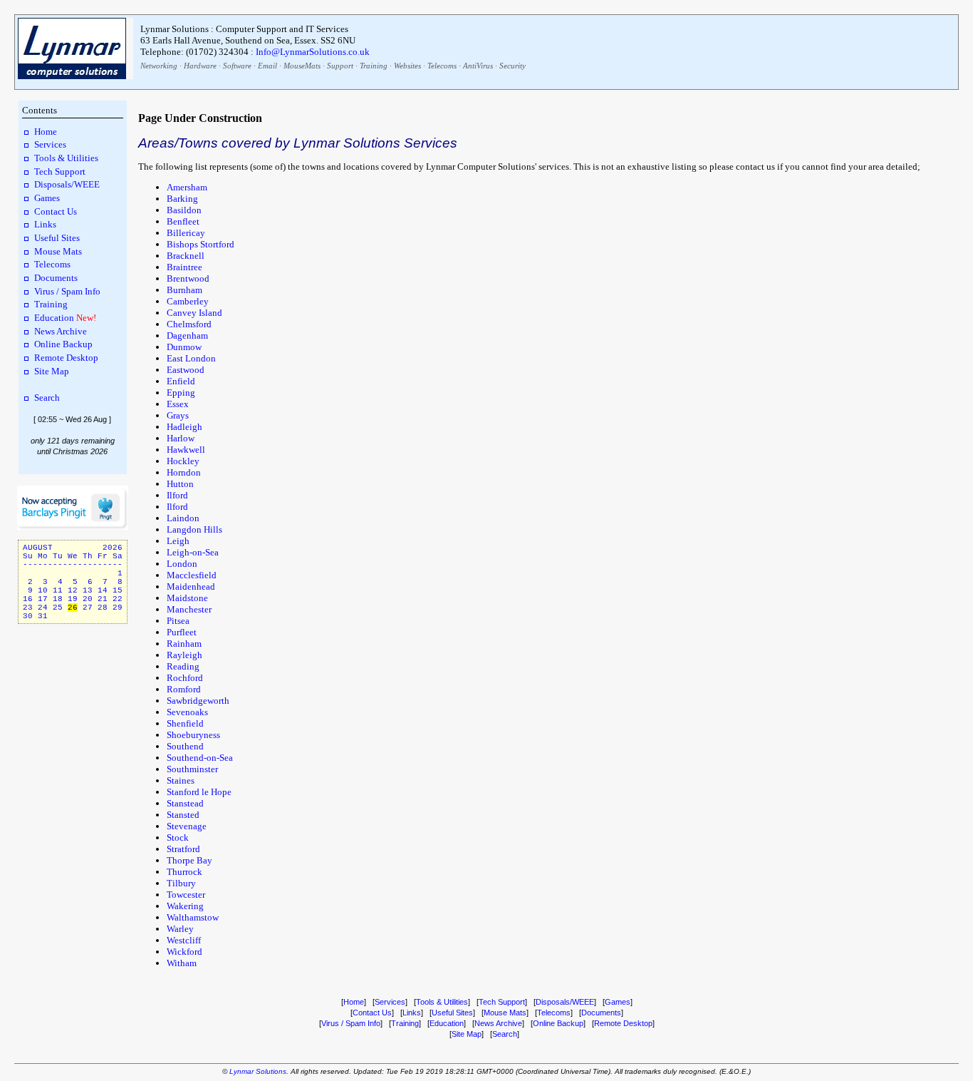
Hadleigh (184, 426)
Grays (178, 415)
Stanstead (185, 803)
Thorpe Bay (189, 860)
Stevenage (187, 826)
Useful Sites (57, 237)
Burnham (184, 290)
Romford (184, 689)
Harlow (180, 438)
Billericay (186, 232)
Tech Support (59, 171)
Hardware (200, 66)
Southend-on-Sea (200, 757)
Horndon (184, 472)
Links (45, 224)
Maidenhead (191, 586)
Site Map (51, 371)
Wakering (185, 906)
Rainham (184, 643)
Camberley (188, 301)
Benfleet (183, 221)
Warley (180, 928)
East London (191, 358)
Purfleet (182, 632)
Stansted (183, 814)
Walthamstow (193, 917)
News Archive (60, 331)
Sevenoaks (187, 712)
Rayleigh (184, 655)
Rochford (185, 677)
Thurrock (184, 871)
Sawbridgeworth (198, 700)
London (182, 563)
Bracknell (185, 255)
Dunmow (184, 347)
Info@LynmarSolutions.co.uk (313, 51)
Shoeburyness (193, 734)
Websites (407, 66)
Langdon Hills (194, 529)
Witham (182, 963)
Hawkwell (186, 449)
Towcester (186, 894)
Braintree (184, 267)
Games (47, 198)
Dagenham (187, 335)
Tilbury (181, 883)
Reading (183, 666)
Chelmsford (189, 324)
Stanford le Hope (199, 792)
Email (267, 66)
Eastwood (185, 369)
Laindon (183, 518)
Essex (178, 404)
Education (54, 317)
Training (373, 66)
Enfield (181, 381)
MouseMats (302, 66)
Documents (56, 277)
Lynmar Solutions (257, 1071)
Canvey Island (194, 312)
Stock (178, 837)
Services (50, 144)
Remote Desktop (66, 357)
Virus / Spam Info (67, 291)
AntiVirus (478, 66)
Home (45, 131)
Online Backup (63, 344)
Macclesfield (192, 575)
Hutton (180, 483)
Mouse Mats (58, 251)
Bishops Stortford (200, 244)
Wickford (184, 951)
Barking (182, 198)
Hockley (183, 461)
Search (47, 397)
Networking (158, 66)
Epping (181, 392)
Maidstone (187, 598)
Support (340, 66)
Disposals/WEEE (67, 184)
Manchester (189, 609)
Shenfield (185, 723)
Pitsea (178, 620)
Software (237, 66)
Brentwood (188, 278)
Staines (180, 780)
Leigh (178, 541)
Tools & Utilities (66, 158)
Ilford (177, 495)
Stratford (183, 849)
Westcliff (184, 940)
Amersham (187, 187)
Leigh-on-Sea (193, 552)
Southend (185, 746)
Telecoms (442, 66)
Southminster (192, 769)
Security (512, 66)
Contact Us (55, 211)
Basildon (184, 210)
